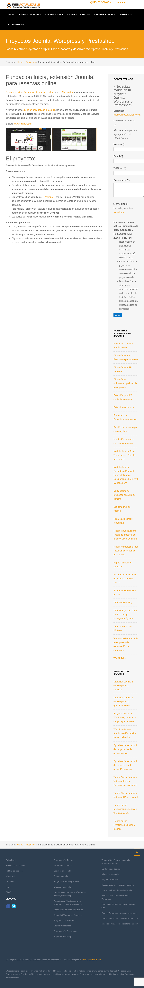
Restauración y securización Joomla (118, 885)
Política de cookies (14, 871)
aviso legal (118, 212)
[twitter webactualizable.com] (14, 906)
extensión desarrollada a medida (38, 110)
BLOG (8, 892)
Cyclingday (67, 92)
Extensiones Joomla (123, 407)
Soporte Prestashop (62, 936)
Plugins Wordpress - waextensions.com (119, 913)
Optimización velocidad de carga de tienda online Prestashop (125, 765)
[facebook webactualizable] (8, 906)
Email (118, 156)
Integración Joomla (62, 887)
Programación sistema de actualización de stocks (124, 578)
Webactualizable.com (91, 960)
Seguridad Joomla (77, 15)
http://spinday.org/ (23, 124)
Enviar (117, 315)
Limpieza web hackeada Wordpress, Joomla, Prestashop (70, 894)
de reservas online (45, 92)
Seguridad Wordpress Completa (68, 915)
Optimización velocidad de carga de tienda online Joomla (125, 749)
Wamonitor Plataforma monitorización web (118, 906)
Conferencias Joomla (111, 869)
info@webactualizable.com (126, 115)
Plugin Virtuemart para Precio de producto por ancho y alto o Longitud (125, 535)
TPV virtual (47, 197)
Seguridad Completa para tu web (68, 910)
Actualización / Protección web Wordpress (115, 897)
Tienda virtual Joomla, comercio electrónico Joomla (116, 862)
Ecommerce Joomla (105, 15)
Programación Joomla (63, 860)
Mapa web (10, 876)
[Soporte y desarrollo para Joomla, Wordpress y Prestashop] (23, 5)
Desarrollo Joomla (29, 15)
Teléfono (119, 168)
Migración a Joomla (110, 874)
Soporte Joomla (54, 15)
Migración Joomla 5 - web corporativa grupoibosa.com (123, 701)
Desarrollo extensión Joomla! (21, 92)
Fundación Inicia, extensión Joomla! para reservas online (50, 80)
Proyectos (126, 15)
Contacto (121, 2)
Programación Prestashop (65, 931)
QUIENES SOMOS (99, 2)
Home (20, 62)
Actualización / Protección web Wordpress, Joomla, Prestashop (68, 902)
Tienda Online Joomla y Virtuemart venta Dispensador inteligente (125, 781)
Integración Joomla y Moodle (66, 881)
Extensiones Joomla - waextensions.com (120, 918)
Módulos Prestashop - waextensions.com (120, 924)
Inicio (11, 15)
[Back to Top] (137, 852)
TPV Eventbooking (122, 602)
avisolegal (122, 204)
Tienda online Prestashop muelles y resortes (124, 825)
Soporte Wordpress (62, 926)
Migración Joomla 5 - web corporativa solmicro (123, 686)
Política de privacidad (15, 865)
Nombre (119, 144)
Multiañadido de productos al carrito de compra (124, 495)
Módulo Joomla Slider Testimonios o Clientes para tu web (124, 455)
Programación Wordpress (65, 920)
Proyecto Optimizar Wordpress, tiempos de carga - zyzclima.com (124, 717)
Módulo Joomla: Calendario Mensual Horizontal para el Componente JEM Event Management (125, 475)
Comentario (121, 180)
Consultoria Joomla (62, 871)
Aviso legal (10, 860)
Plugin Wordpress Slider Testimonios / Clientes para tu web (125, 551)
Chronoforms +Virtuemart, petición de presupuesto (125, 383)
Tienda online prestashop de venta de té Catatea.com (125, 809)
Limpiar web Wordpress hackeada (117, 890)
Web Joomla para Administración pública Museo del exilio (124, 733)
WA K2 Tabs (119, 658)
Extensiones (15, 24)
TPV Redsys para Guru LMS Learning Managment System (125, 614)
